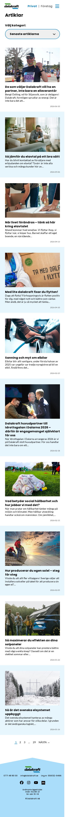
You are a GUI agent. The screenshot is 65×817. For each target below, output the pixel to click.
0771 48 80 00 (11, 775)
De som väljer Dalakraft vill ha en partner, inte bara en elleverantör (31, 89)
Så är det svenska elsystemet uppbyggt (27, 712)
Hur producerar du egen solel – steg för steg (32, 573)
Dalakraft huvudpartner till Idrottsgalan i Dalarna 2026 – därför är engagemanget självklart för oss (32, 429)
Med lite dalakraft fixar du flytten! (32, 292)
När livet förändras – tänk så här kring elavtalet (30, 224)
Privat (32, 6)
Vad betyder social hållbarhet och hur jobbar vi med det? (31, 503)
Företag (46, 6)
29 (34, 742)
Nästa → (44, 742)
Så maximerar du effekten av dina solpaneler (31, 642)
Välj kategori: (15, 25)
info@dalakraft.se (29, 775)
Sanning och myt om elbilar (26, 358)
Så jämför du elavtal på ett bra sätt (32, 157)
